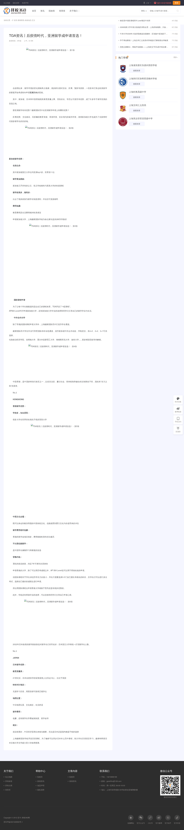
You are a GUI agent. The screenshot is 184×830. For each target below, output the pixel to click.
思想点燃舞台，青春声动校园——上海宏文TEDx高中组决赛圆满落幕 (144, 47)
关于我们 (74, 10)
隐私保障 (16, 3)
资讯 (42, 10)
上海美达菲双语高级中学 (141, 118)
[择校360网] (17, 11)
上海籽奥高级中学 (137, 91)
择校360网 (26, 817)
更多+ (175, 57)
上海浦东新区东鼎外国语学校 (143, 65)
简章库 (62, 10)
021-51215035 (164, 2)
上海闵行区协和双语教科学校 (143, 78)
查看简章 (136, 70)
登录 (176, 3)
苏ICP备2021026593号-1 (13, 822)
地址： (104, 789)
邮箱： (104, 781)
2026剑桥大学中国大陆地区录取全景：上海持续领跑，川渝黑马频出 (144, 27)
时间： (104, 785)
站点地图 (7, 3)
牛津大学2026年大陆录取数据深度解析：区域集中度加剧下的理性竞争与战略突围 (144, 33)
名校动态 (28, 20)
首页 (34, 10)
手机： (104, 777)
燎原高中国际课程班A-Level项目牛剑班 (135, 20)
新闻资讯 (21, 20)
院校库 (52, 10)
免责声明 (25, 3)
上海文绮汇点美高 (137, 105)
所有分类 (8, 785)
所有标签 (8, 781)
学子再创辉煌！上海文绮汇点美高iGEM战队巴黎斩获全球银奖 (144, 40)
